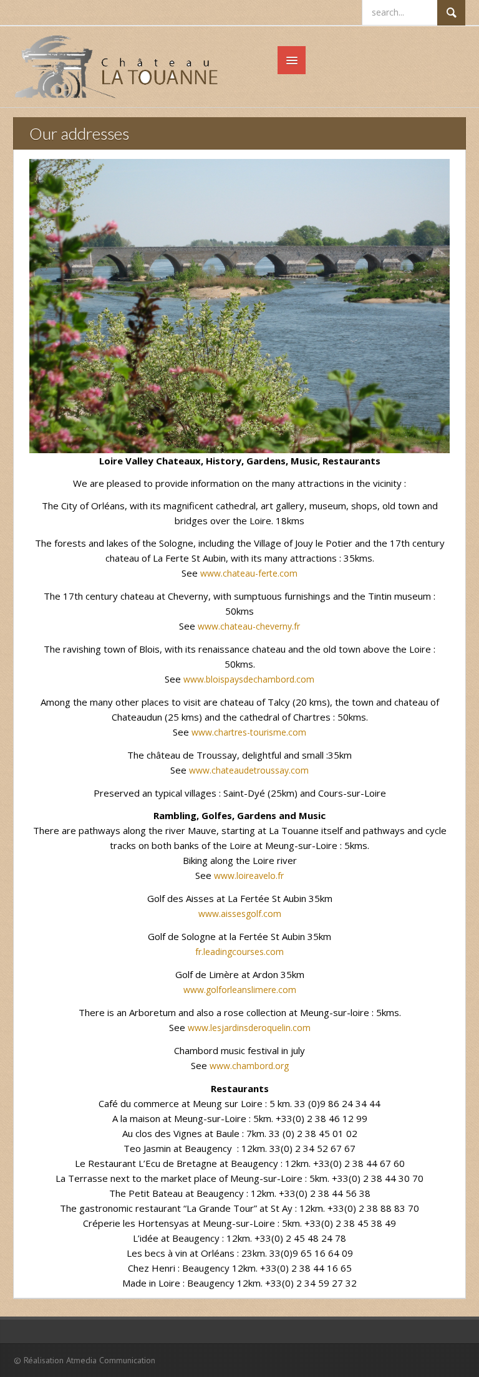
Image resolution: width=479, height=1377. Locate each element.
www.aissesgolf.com (239, 913)
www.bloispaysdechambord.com (248, 679)
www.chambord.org (249, 1066)
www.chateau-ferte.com (249, 573)
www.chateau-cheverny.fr (249, 626)
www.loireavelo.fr (249, 875)
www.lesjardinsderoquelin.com (249, 1028)
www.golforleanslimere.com (239, 990)
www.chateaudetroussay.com (249, 770)
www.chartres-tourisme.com (248, 732)
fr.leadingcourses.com (239, 951)
